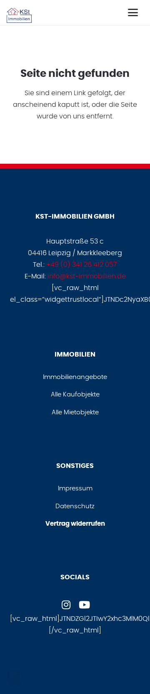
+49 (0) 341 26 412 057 (81, 264)
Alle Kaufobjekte (75, 394)
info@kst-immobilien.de (87, 276)
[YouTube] (84, 604)
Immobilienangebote (75, 377)
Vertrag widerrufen (75, 524)
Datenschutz (75, 506)
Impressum (75, 488)
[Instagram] (66, 604)
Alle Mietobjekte (75, 412)
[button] (132, 12)
